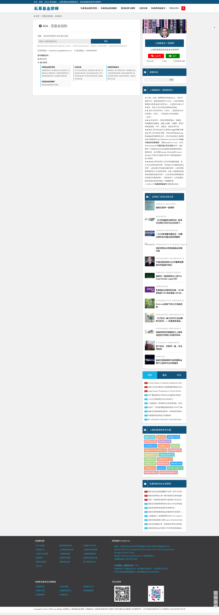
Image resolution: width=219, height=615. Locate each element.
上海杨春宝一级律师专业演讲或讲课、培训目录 (166, 403)
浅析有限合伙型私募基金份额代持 (169, 249)
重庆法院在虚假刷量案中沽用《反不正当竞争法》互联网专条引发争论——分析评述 (181, 492)
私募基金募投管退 (48, 67)
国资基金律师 (151, 472)
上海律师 (150, 459)
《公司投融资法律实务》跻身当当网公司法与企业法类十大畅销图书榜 (169, 221)
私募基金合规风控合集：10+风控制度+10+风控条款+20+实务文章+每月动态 (170, 291)
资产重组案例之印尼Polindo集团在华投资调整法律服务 (169, 395)
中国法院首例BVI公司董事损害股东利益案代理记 (170, 263)
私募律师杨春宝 (113, 67)
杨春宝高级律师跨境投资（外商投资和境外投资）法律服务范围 (173, 411)
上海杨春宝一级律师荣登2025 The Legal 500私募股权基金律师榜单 (175, 516)
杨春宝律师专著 (127, 73)
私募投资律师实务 (63, 73)
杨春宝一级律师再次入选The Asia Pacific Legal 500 (169, 277)
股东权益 (165, 441)
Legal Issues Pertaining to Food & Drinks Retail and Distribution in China (177, 391)
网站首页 (43, 59)
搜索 (106, 41)
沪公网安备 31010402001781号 (172, 609)
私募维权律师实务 (48, 76)
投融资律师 (151, 455)
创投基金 (150, 464)
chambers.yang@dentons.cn (60, 51)
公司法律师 (174, 450)
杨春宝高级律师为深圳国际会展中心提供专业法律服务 (169, 361)
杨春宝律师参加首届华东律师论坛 (161, 508)
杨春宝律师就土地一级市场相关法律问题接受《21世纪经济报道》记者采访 (177, 496)
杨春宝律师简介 (124, 76)
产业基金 (150, 468)
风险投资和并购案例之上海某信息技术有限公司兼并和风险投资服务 (169, 334)
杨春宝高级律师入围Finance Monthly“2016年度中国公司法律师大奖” (175, 520)
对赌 (175, 446)
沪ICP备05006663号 (151, 609)
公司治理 (151, 446)
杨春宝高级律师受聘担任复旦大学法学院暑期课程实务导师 (171, 504)
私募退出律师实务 (61, 76)
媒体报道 (110, 70)
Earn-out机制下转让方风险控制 (169, 305)
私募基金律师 (166, 455)
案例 (161, 437)
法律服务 (173, 437)
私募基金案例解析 (48, 82)
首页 (37, 16)
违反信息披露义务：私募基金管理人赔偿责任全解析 (168, 524)
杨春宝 (150, 437)
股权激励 (176, 464)
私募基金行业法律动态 (59, 70)
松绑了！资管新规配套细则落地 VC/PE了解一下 (167, 407)
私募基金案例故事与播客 (50, 85)
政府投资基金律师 (168, 472)
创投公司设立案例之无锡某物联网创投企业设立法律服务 (170, 387)
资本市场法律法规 (91, 76)
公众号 (158, 56)
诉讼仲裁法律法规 (92, 73)
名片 (174, 56)
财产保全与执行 (175, 468)
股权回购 (163, 464)
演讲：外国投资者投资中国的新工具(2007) (165, 500)
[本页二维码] (216, 607)
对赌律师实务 (46, 70)
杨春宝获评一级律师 (165, 207)
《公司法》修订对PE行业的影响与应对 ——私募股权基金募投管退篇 (169, 320)
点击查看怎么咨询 (160, 569)
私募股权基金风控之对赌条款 (159, 415)
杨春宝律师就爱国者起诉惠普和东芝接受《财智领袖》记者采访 (173, 512)
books (161, 468)
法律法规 (78, 67)
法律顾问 (164, 446)
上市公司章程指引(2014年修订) (160, 399)
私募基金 (151, 441)
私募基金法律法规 (94, 70)
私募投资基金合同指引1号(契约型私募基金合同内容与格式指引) (173, 528)
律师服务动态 (131, 70)
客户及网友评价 (120, 70)
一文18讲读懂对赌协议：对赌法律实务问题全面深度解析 (169, 235)
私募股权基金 (165, 459)
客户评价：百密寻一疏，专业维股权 (169, 347)
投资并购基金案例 (114, 73)
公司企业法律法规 (81, 70)
